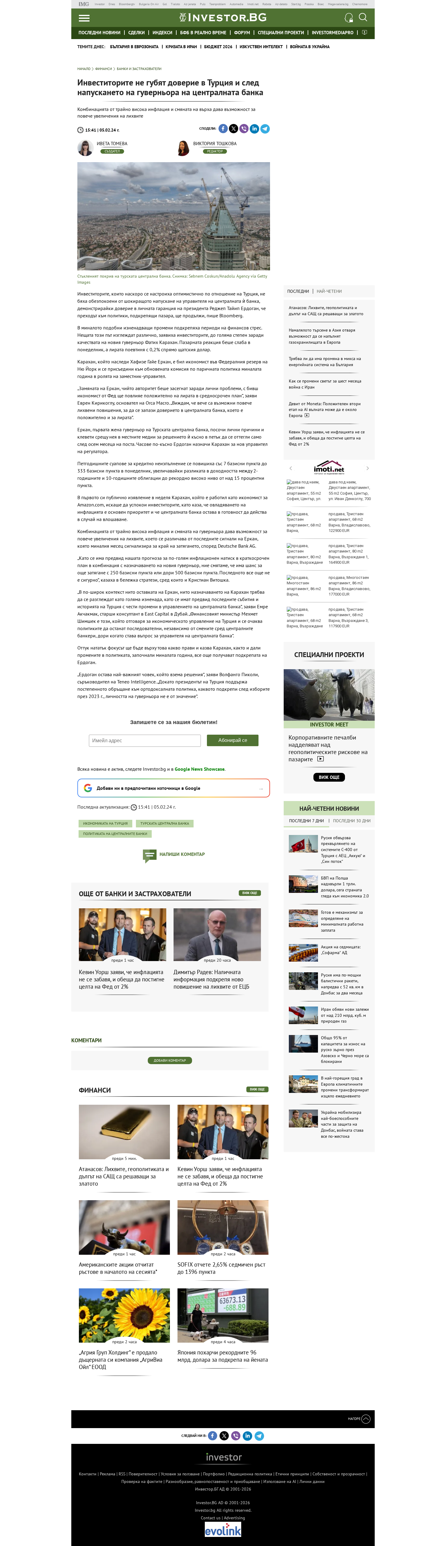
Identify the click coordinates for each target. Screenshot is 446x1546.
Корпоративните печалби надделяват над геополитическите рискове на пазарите (328, 748)
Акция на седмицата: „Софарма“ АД (340, 950)
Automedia (236, 4)
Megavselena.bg (338, 4)
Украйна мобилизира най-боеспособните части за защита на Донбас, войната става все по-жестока (342, 1124)
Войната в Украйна (309, 47)
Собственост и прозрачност (339, 1474)
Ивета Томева (112, 143)
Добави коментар (170, 1060)
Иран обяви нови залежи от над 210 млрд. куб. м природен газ (345, 1015)
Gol (165, 4)
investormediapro (332, 32)
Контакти (87, 1474)
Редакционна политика (250, 1474)
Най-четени (329, 291)
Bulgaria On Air (149, 4)
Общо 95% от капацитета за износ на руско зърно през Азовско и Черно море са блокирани (345, 1049)
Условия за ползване (180, 1474)
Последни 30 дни (352, 820)
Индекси (162, 32)
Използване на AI (279, 1481)
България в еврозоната (134, 47)
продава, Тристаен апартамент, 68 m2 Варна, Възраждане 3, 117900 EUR (349, 617)
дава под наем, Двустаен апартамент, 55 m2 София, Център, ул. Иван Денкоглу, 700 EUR (329, 493)
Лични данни (312, 1481)
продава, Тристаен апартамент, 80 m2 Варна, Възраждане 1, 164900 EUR (349, 554)
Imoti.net (252, 4)
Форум (242, 32)
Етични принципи (292, 1474)
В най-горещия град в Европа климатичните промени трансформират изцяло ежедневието (345, 1087)
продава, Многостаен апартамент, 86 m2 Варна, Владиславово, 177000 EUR (349, 585)
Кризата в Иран (181, 47)
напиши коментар (182, 854)
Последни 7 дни (306, 820)
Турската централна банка (164, 823)
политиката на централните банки (115, 833)
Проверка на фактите (141, 1481)
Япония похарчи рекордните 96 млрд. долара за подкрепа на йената (222, 1356)
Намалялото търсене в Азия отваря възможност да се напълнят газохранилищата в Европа (322, 336)
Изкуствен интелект (261, 47)
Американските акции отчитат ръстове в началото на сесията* (118, 1268)
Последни (298, 291)
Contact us (211, 1518)
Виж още (329, 777)
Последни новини (99, 32)
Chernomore (359, 4)
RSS (122, 1474)
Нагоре (354, 1418)
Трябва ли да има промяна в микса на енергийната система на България (325, 361)
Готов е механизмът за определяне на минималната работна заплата (342, 921)
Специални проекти (281, 32)
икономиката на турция (105, 823)
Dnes (112, 4)
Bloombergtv (127, 4)
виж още (249, 893)
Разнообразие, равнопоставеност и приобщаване (213, 1481)
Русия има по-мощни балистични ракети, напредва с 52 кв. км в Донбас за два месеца (342, 984)
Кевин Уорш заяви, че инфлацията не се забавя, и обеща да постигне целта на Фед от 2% (327, 437)
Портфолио (214, 1474)
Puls (202, 4)
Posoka (309, 4)
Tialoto (175, 4)
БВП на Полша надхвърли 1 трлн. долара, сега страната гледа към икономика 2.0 (345, 887)
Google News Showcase (200, 769)
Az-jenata (190, 4)
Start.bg (296, 4)
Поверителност (143, 1474)
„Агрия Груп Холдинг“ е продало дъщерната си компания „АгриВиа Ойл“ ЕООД (120, 1360)
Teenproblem (217, 4)
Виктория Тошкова (215, 143)
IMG (85, 4)
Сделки (136, 32)
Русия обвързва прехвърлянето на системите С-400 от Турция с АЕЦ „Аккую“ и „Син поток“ (343, 849)
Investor (100, 4)
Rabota (266, 4)
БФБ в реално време (203, 32)
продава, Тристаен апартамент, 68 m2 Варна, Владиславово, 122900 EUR (349, 522)
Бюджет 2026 (218, 47)
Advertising (234, 1518)
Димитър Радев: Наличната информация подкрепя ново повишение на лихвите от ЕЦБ (211, 979)
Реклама (107, 1474)
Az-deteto (281, 4)
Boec (321, 4)
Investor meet (364, 32)
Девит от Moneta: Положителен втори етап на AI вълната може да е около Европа (325, 409)
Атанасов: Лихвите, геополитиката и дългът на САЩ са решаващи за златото (326, 310)
